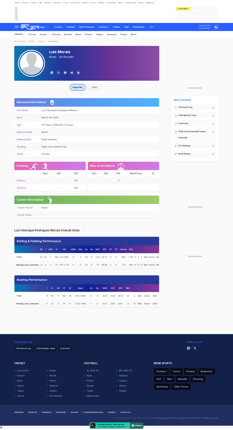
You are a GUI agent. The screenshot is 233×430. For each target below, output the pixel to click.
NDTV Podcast (86, 27)
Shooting (198, 379)
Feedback (46, 412)
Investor (75, 412)
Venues (20, 396)
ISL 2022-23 (93, 370)
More (134, 34)
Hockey (190, 371)
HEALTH (85, 3)
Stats (94, 87)
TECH (93, 3)
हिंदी (40, 3)
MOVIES (47, 3)
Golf (126, 27)
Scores (32, 34)
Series (43, 34)
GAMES (101, 3)
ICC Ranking (55, 396)
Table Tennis (181, 386)
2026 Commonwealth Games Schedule (192, 134)
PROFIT (34, 3)
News (79, 34)
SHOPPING (111, 3)
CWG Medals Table (187, 115)
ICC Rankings (184, 145)
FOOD (65, 3)
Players (41, 41)
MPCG (141, 3)
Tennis (116, 27)
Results (68, 34)
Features (112, 34)
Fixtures (56, 34)
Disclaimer (61, 412)
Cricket (58, 27)
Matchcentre (93, 396)
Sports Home (20, 41)
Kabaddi (182, 379)
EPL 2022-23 (125, 370)
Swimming (162, 386)
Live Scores (23, 370)
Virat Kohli (183, 123)
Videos (100, 34)
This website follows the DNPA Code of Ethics (135, 418)
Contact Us (125, 412)
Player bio (77, 87)
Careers (112, 412)
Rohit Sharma (184, 154)
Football (70, 27)
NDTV (17, 3)
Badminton (138, 27)
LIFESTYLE (75, 3)
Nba (169, 379)
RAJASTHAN (130, 3)
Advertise (19, 412)
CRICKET (57, 3)
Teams (123, 34)
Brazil (52, 56)
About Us (32, 412)
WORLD (25, 3)
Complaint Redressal (93, 412)
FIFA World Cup (185, 107)
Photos (88, 34)
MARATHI (150, 3)
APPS (120, 3)
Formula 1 (103, 27)
